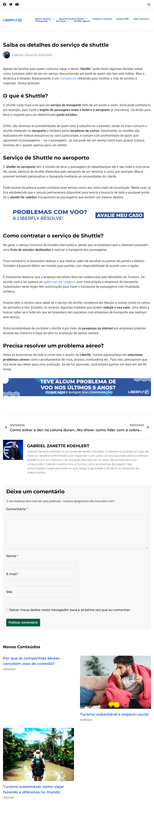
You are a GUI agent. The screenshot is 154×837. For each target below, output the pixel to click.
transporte (68, 78)
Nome (12, 556)
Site (9, 592)
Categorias (41, 21)
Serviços (61, 21)
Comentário (17, 509)
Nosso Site (123, 19)
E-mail (12, 574)
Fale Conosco (141, 19)
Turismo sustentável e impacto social (114, 714)
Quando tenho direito (71, 19)
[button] (149, 4)
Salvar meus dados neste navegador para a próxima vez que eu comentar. (70, 610)
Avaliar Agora (82, 21)
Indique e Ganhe (102, 19)
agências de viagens (59, 282)
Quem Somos (43, 19)
